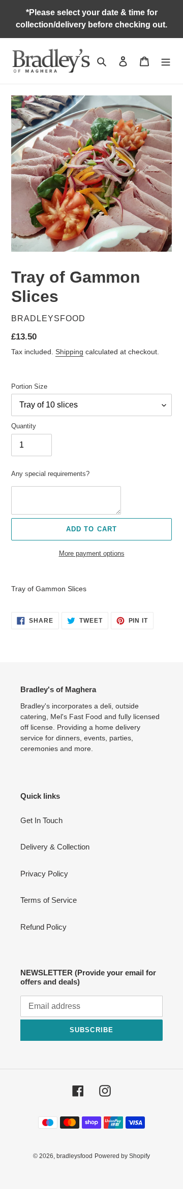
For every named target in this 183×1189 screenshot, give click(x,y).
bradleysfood (74, 1156)
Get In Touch (41, 820)
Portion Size (29, 386)
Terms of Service (48, 900)
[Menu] (165, 61)
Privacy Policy (44, 873)
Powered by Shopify (122, 1156)
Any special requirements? (50, 474)
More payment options (92, 553)
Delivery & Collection (54, 846)
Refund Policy (43, 927)
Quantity (23, 426)
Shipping (69, 352)
